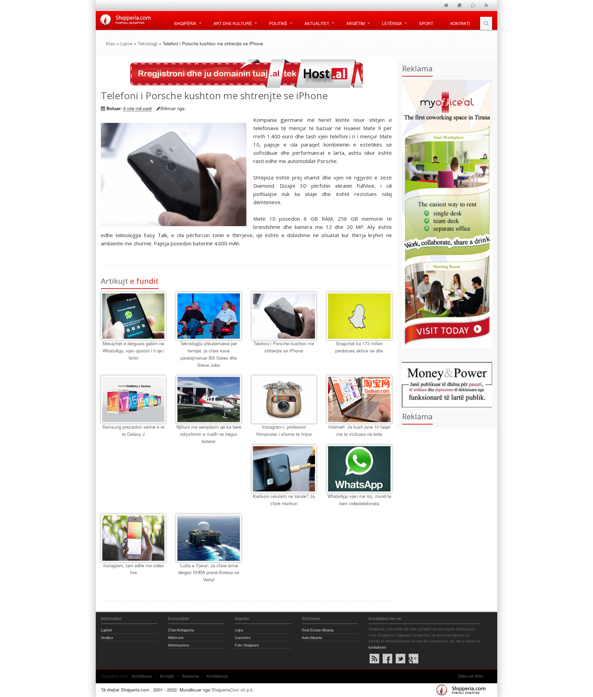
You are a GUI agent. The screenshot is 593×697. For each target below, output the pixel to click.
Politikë (278, 23)
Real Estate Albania (318, 630)
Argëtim (355, 23)
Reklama (190, 676)
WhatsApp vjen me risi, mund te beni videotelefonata (359, 500)
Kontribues (142, 676)
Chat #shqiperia (181, 630)
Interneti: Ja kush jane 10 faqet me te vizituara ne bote (359, 430)
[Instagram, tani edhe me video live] (133, 538)
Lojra (239, 630)
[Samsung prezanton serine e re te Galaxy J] (133, 399)
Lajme (126, 43)
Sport (426, 23)
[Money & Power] (444, 384)
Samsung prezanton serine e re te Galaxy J (133, 430)
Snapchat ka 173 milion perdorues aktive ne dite (359, 347)
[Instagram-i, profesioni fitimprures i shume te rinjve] (284, 399)
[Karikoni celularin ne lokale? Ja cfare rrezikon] (284, 469)
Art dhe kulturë (232, 23)
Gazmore (243, 638)
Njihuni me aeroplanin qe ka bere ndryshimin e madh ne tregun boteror (208, 433)
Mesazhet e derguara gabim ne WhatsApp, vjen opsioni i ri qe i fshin (133, 350)
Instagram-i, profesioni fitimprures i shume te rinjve (284, 430)
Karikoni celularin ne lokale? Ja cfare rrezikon (284, 500)
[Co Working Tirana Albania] (444, 213)
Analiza (107, 638)
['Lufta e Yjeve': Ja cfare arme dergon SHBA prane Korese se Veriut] (208, 538)
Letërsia (392, 23)
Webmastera (178, 645)
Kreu (110, 43)
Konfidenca (217, 676)
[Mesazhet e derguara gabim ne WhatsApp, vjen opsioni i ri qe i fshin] (133, 316)
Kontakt (167, 676)
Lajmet (106, 630)
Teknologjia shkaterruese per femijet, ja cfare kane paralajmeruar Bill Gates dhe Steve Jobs (208, 354)
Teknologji (148, 43)
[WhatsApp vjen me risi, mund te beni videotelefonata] (359, 469)
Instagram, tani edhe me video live (133, 569)
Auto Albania (312, 638)
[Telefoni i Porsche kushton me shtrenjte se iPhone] (284, 316)
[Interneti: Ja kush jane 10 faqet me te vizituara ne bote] (359, 399)
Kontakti (460, 23)
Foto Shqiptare (247, 645)
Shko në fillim (470, 676)
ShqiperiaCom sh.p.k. (232, 689)
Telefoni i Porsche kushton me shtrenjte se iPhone (284, 347)
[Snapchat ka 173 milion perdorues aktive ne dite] (359, 316)
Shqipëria (185, 23)
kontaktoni (377, 647)
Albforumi (175, 638)
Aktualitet (316, 23)
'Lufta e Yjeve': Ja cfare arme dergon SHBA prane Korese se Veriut (208, 572)
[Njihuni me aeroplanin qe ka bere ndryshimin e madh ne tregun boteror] (208, 399)
